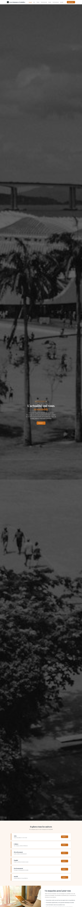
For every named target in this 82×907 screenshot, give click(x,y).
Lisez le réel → (71, 2)
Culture (37, 2)
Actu (34, 2)
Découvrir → (41, 423)
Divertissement (44, 2)
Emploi (49, 2)
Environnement (56, 2)
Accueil (30, 2)
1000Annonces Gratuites (17, 2)
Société (61, 2)
